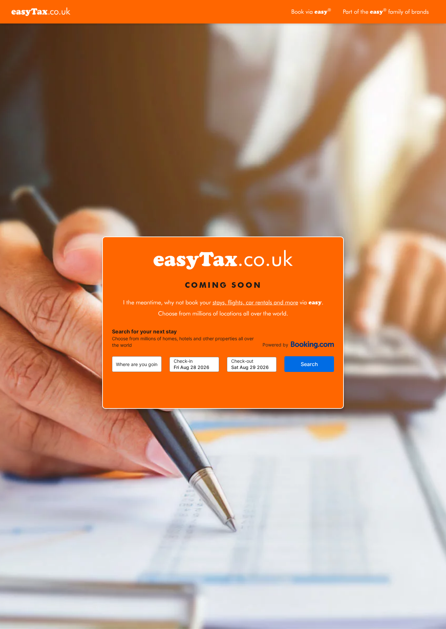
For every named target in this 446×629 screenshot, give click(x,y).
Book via (311, 11)
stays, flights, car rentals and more (255, 302)
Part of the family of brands (386, 11)
